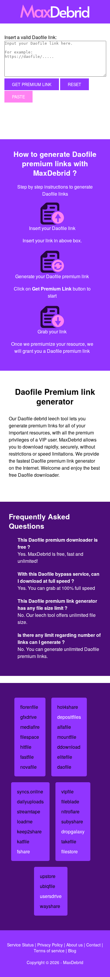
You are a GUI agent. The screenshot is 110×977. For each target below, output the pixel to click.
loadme (25, 821)
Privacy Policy (50, 945)
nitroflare (70, 811)
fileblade (70, 801)
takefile (68, 841)
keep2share (29, 831)
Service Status (20, 945)
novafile (28, 766)
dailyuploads (30, 801)
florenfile (29, 707)
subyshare (72, 821)
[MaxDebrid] (55, 11)
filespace (29, 736)
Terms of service (49, 951)
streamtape (28, 811)
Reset (74, 84)
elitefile (64, 756)
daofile (64, 766)
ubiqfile (47, 886)
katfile (23, 841)
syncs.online (30, 791)
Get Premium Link (31, 84)
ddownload (68, 746)
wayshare (50, 906)
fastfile (27, 756)
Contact (93, 945)
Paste (18, 97)
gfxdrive (28, 717)
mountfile (66, 736)
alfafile (64, 726)
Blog (72, 951)
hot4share (67, 707)
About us (74, 945)
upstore (47, 876)
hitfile (25, 746)
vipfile (67, 791)
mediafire (30, 726)
